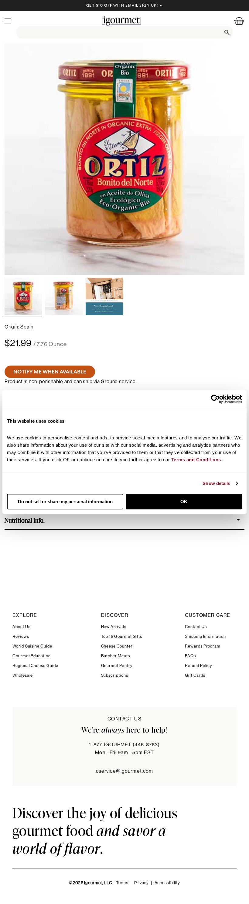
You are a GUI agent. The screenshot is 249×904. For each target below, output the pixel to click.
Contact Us (195, 627)
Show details (216, 483)
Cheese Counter (117, 646)
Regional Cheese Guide (35, 666)
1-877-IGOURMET (124, 744)
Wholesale (22, 675)
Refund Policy (198, 666)
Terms (122, 883)
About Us (21, 627)
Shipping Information (205, 636)
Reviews (20, 636)
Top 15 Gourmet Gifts (121, 636)
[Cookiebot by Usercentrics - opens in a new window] (215, 399)
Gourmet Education (31, 656)
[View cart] (235, 20)
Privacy (141, 883)
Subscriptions (114, 675)
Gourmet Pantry (116, 666)
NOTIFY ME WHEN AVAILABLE (49, 371)
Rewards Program (202, 646)
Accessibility (167, 883)
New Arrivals (113, 627)
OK (183, 501)
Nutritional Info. (25, 519)
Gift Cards (195, 675)
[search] (125, 32)
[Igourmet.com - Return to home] (121, 20)
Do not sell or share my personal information (65, 501)
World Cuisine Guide (32, 646)
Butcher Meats (115, 656)
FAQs (190, 656)
